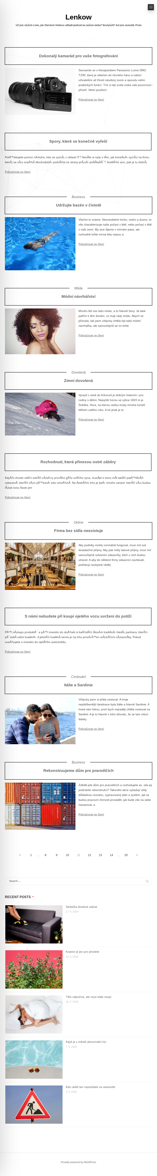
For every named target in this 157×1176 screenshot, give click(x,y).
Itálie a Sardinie (78, 685)
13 (100, 855)
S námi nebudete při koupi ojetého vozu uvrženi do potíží (78, 616)
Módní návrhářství (78, 296)
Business (78, 197)
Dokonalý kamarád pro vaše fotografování (78, 56)
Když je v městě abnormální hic (86, 1041)
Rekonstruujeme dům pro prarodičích (78, 770)
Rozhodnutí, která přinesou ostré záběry (78, 462)
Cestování (78, 677)
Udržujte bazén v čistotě (78, 205)
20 (126, 855)
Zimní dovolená (78, 380)
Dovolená (79, 372)
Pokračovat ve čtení (91, 99)
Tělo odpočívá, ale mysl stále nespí (88, 996)
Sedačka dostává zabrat (81, 906)
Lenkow (78, 17)
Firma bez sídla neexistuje (78, 530)
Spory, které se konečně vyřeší (78, 141)
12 (89, 855)
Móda (78, 288)
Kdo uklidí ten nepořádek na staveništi (90, 1087)
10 (67, 855)
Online (78, 522)
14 (111, 855)
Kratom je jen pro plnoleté (82, 951)
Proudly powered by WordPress (78, 1162)
